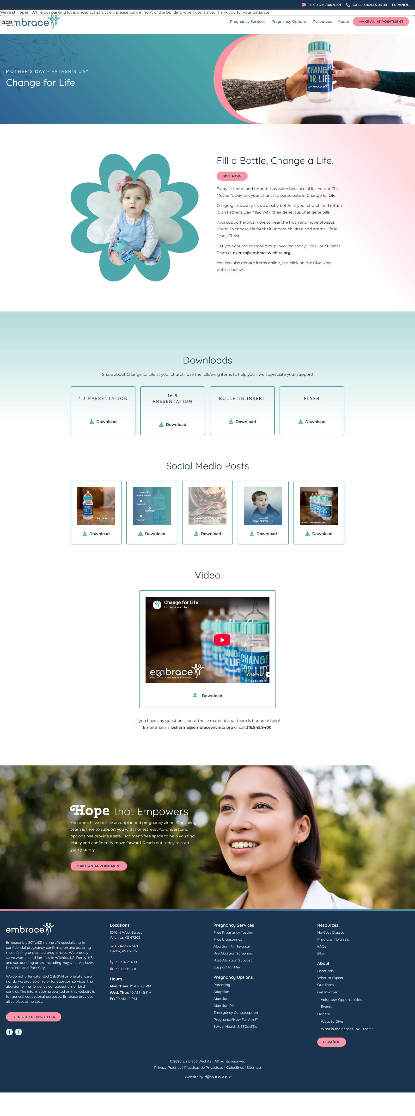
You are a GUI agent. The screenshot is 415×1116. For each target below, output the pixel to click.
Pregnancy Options (289, 21)
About (343, 21)
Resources (322, 21)
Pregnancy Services (247, 21)
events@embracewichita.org (261, 253)
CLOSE (7, 22)
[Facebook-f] (9, 1032)
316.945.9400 (259, 727)
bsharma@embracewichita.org (202, 727)
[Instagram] (18, 1032)
